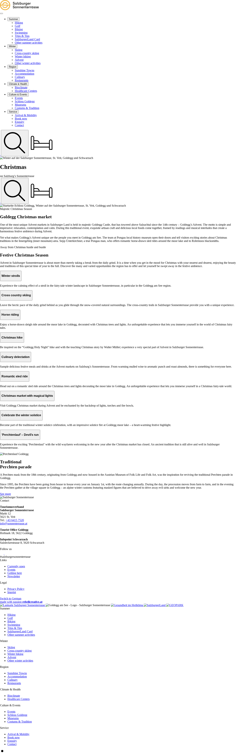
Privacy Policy (15, 588)
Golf (10, 618)
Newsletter (13, 576)
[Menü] (1, 13)
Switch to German (10, 598)
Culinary (12, 679)
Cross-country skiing (19, 650)
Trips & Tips (14, 628)
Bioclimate (13, 695)
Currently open (16, 566)
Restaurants (14, 683)
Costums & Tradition (19, 721)
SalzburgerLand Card (20, 631)
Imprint (11, 592)
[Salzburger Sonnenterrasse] (19, 9)
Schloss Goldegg (17, 714)
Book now (13, 737)
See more (5, 493)
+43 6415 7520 (15, 520)
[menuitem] (13, 19)
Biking (11, 621)
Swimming (13, 624)
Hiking (11, 614)
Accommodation (17, 676)
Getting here (14, 573)
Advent (11, 657)
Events (11, 569)
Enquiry (12, 740)
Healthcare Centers (18, 699)
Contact (11, 744)
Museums (13, 718)
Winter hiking (15, 653)
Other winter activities (20, 660)
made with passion (21, 601)
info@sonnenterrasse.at (13, 523)
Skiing (11, 647)
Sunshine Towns (17, 673)
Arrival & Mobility (18, 734)
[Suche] (15, 143)
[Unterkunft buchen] (41, 154)
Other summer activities (21, 634)
